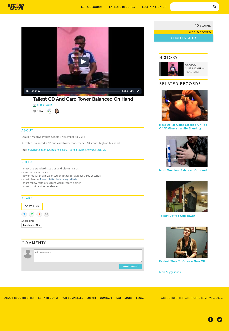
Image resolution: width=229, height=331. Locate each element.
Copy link (32, 206)
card (64, 149)
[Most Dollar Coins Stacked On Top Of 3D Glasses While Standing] (183, 105)
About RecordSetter (19, 298)
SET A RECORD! (91, 7)
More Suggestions (170, 272)
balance (56, 149)
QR (46, 214)
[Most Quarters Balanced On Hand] (183, 151)
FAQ (118, 298)
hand (72, 149)
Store (129, 298)
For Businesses (72, 298)
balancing (34, 149)
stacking (81, 149)
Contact (106, 298)
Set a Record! (48, 298)
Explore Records (122, 7)
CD (104, 149)
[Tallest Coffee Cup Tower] (183, 196)
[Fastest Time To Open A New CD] (183, 242)
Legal (140, 298)
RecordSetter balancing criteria (58, 179)
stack (98, 149)
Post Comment (131, 266)
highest (45, 149)
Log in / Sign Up (154, 7)
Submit (91, 298)
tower (90, 149)
